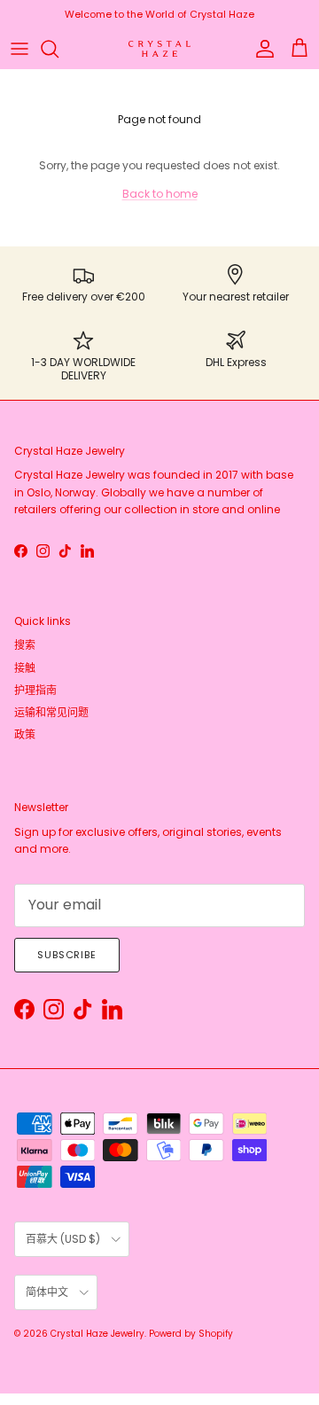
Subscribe (67, 955)
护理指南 (35, 690)
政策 (24, 734)
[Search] (58, 48)
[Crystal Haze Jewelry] (159, 49)
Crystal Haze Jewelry (97, 1333)
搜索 (24, 644)
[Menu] (19, 48)
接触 (24, 667)
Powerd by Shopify (191, 1333)
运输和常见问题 (51, 712)
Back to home (160, 193)
